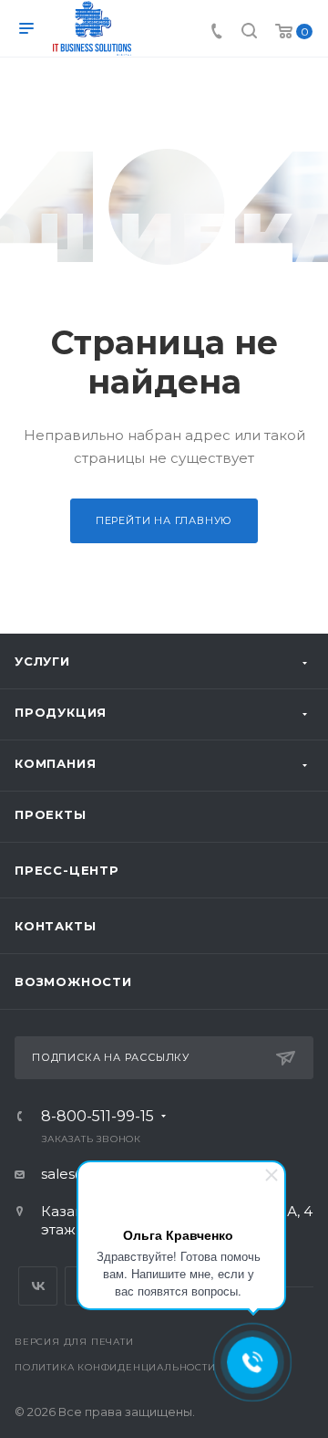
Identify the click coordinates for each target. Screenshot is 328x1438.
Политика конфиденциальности (115, 1367)
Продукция (61, 712)
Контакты (55, 925)
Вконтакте (37, 1286)
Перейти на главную (164, 520)
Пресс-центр (67, 870)
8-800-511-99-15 (97, 1116)
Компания (55, 763)
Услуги (42, 661)
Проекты (51, 814)
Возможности (73, 981)
